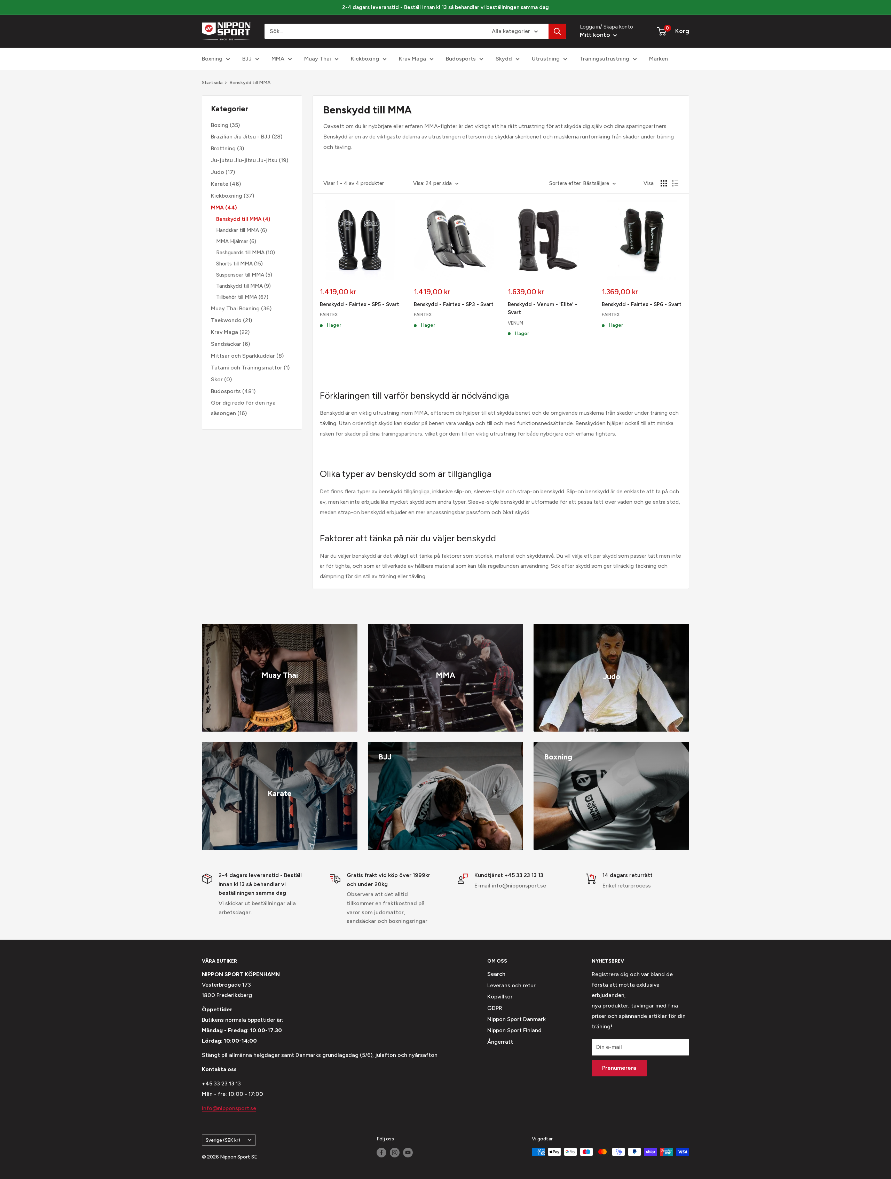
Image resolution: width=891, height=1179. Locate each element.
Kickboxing (365, 58)
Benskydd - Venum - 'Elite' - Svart (542, 308)
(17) (223, 172)
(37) (232, 195)
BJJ (247, 58)
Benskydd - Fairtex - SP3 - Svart (454, 304)
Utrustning (546, 58)
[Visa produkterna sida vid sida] (664, 183)
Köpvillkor (500, 996)
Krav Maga (412, 58)
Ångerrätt (500, 1041)
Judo (217, 172)
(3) (227, 148)
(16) (243, 407)
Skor (217, 379)
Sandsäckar (226, 344)
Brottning (223, 148)
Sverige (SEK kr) (223, 1140)
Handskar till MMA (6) (241, 230)
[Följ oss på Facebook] (381, 1152)
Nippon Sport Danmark (516, 1019)
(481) (233, 391)
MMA (277, 58)
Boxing (219, 124)
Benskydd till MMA (250, 83)
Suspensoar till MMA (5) (244, 275)
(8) (247, 355)
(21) (231, 320)
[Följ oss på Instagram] (395, 1152)
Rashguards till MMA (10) (245, 252)
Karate (219, 184)
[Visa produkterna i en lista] (675, 183)
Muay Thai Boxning (235, 308)
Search (496, 974)
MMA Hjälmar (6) (236, 241)
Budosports (461, 58)
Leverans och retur (511, 985)
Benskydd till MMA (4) (243, 219)
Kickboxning (226, 195)
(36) (241, 308)
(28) (246, 136)
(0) (221, 379)
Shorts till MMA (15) (239, 264)
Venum (515, 323)
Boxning (212, 58)
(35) (225, 124)
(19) (249, 160)
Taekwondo (226, 320)
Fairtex (329, 314)
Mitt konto (596, 34)
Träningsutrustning (604, 58)
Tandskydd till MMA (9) (243, 286)
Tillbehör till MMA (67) (242, 297)
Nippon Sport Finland (514, 1030)
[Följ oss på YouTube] (408, 1152)
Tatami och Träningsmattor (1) (250, 367)
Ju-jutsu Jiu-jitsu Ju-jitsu (244, 160)
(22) (230, 332)
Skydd (504, 58)
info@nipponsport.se (229, 1108)
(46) (226, 184)
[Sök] (557, 31)
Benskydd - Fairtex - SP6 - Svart (641, 304)
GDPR (494, 1008)
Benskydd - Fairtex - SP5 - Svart (359, 304)
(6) (230, 344)
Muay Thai (317, 58)
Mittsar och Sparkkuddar (243, 355)
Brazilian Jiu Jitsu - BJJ (240, 136)
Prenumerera (619, 1068)
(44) (224, 207)
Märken (658, 58)
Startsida (212, 83)
